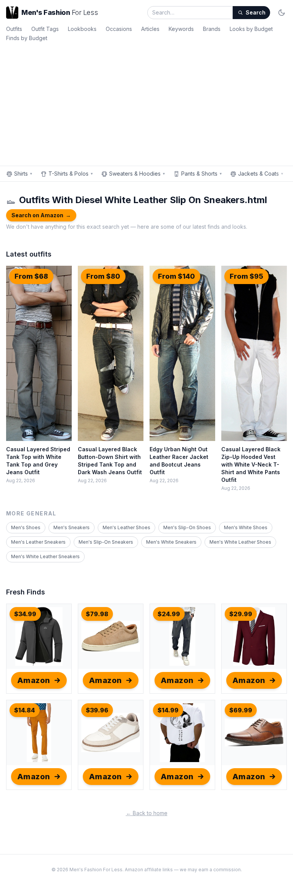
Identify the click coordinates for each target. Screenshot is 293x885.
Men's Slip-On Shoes (187, 527)
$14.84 (24, 710)
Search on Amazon (41, 215)
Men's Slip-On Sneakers (106, 542)
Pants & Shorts (201, 173)
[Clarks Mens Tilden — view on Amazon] (254, 732)
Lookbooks (82, 29)
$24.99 (169, 614)
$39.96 (97, 710)
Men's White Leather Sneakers (45, 556)
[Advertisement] (146, 102)
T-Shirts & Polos (70, 173)
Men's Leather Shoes (126, 527)
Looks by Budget (251, 29)
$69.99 (240, 710)
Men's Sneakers (71, 527)
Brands (212, 29)
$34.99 (25, 614)
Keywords (181, 29)
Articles (150, 29)
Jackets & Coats (261, 173)
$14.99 (168, 710)
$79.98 (97, 614)
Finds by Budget (26, 38)
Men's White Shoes (245, 527)
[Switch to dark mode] (281, 12)
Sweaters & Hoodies (137, 173)
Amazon (33, 680)
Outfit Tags (45, 29)
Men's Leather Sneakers (38, 542)
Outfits (14, 29)
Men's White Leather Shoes (240, 542)
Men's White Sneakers (171, 542)
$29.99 (240, 614)
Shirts (23, 173)
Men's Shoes (25, 527)
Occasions (119, 29)
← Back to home (146, 813)
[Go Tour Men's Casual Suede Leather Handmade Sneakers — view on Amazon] (110, 636)
